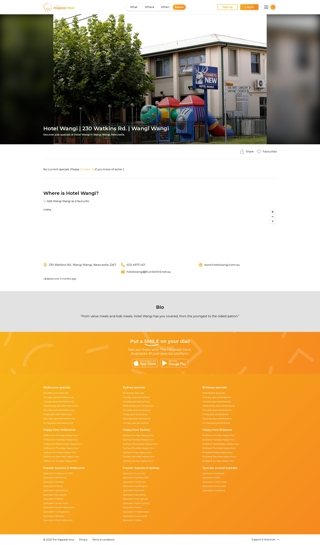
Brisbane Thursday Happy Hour (219, 448)
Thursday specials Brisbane (217, 410)
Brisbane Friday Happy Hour (217, 452)
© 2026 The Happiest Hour (58, 539)
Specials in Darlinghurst (135, 499)
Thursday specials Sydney (136, 410)
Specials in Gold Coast (214, 482)
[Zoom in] (272, 211)
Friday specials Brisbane (215, 414)
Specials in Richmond (54, 477)
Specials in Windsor (53, 516)
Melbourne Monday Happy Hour (60, 435)
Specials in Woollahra (134, 494)
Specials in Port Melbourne (57, 520)
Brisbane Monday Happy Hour (218, 435)
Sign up (227, 7)
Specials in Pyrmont (133, 490)
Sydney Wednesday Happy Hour (140, 444)
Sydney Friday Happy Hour (137, 452)
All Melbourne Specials (55, 393)
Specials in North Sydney (136, 503)
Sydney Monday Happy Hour (138, 435)
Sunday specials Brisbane (216, 423)
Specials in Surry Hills (134, 473)
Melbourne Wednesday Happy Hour (62, 444)
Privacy (83, 539)
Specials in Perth (211, 477)
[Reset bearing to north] (272, 221)
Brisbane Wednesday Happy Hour (220, 444)
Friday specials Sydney (135, 414)
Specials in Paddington (135, 486)
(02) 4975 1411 (135, 264)
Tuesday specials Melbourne (58, 401)
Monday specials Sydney (136, 397)
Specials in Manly (132, 507)
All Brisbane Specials (213, 393)
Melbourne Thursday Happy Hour (61, 448)
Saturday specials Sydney (136, 418)
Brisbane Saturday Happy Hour (219, 456)
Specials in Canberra (213, 490)
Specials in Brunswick (54, 494)
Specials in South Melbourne (58, 507)
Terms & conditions (103, 539)
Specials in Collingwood (56, 511)
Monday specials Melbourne (58, 397)
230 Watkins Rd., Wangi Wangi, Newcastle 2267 (82, 264)
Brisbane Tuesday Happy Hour (218, 439)
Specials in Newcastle (214, 486)
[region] (160, 233)
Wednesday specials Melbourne (60, 405)
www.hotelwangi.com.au (222, 264)
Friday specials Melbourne (57, 414)
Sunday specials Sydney (136, 423)
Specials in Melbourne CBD (58, 473)
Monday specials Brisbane (216, 397)
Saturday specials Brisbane (217, 418)
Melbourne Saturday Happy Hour (61, 456)
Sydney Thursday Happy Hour (139, 448)
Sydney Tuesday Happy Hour (138, 439)
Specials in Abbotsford (55, 490)
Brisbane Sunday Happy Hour (218, 461)
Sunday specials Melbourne (58, 423)
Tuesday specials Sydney (136, 401)
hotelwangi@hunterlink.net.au (148, 271)
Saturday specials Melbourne (59, 418)
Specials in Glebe (132, 520)
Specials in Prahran (53, 499)
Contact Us (87, 169)
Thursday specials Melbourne (59, 410)
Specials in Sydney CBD (136, 477)
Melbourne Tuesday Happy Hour (60, 439)
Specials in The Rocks (134, 482)
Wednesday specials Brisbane (218, 405)
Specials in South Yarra (55, 503)
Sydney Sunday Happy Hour (138, 461)
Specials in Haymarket (135, 516)
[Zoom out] (272, 216)
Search (179, 7)
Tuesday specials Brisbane (216, 401)
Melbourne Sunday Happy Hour (60, 461)
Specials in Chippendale (136, 511)
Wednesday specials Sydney (138, 405)
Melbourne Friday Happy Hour (59, 452)
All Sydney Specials (133, 393)
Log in (249, 7)
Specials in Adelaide (213, 473)
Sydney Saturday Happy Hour (139, 456)
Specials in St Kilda (53, 482)
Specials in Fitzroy (53, 486)
